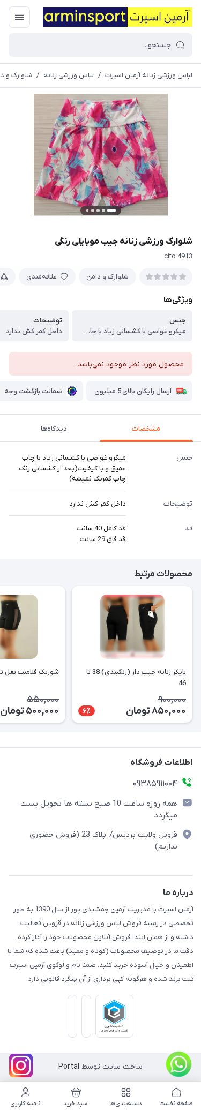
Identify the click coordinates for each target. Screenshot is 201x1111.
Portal (68, 1067)
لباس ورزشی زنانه (68, 75)
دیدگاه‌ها (54, 428)
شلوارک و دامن (107, 276)
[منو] (19, 17)
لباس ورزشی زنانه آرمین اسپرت (148, 75)
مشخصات (146, 428)
